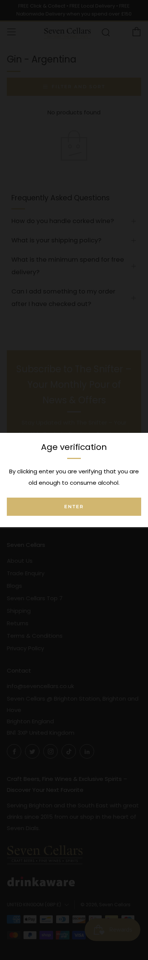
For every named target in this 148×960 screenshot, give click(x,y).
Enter (74, 506)
